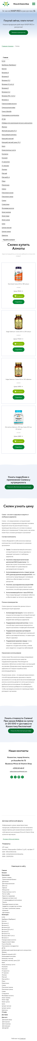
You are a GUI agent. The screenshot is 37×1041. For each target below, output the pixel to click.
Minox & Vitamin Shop (21, 4)
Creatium (22, 1038)
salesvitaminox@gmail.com (18, 771)
